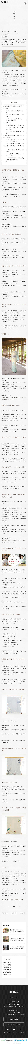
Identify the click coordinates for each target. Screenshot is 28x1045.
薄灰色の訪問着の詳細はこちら (9, 782)
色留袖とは (7, 108)
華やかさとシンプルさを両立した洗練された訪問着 (15, 158)
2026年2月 (6, 972)
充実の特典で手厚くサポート (15, 143)
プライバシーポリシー (9, 1032)
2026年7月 (6, 962)
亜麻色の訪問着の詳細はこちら (9, 841)
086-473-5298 (21, 1006)
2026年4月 (6, 969)
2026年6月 (6, 965)
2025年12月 (6, 974)
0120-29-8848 (14, 1004)
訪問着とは (7, 123)
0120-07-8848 (14, 1012)
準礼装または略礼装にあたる (15, 125)
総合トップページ (20, 1032)
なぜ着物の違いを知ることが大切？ (13, 106)
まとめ (5, 162)
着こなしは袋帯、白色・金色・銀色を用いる (14, 119)
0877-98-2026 (21, 1014)
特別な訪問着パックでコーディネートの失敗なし (15, 140)
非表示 (15, 102)
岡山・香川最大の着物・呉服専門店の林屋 (12, 899)
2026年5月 (6, 967)
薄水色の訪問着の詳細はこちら (9, 721)
